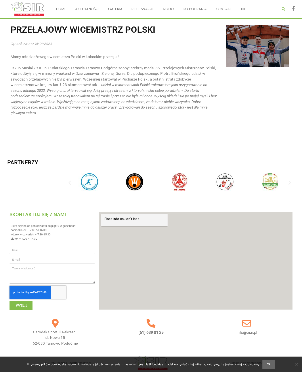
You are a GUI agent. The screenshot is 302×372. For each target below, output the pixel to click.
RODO (168, 8)
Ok (269, 364)
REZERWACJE (142, 8)
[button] (70, 182)
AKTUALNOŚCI (87, 8)
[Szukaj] (283, 9)
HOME (61, 8)
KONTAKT (224, 8)
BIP (243, 8)
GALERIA (115, 8)
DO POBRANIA (195, 8)
